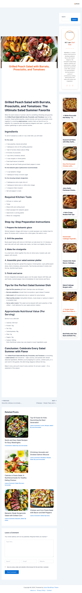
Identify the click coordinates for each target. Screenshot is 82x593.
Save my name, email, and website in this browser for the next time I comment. (28, 567)
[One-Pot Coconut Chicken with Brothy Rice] (70, 153)
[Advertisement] (29, 24)
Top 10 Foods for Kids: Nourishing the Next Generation (38, 420)
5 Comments (8, 445)
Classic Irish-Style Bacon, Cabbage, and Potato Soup (69, 263)
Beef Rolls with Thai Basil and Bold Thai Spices (70, 335)
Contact (49, 590)
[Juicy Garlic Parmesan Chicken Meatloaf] (70, 177)
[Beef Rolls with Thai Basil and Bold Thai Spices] (70, 320)
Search (63, 16)
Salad (14, 445)
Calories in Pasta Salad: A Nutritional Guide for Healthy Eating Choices (16, 477)
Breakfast (43, 457)
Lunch (42, 425)
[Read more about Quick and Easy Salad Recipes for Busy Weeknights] (16, 426)
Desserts (17, 518)
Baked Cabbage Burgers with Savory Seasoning (69, 287)
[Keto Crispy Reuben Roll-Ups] (70, 202)
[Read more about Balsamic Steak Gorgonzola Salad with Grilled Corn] (16, 500)
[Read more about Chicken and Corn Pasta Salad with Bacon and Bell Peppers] (42, 498)
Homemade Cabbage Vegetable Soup (69, 238)
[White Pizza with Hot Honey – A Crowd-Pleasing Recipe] (70, 105)
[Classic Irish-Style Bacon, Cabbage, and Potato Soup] (70, 247)
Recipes (47, 425)
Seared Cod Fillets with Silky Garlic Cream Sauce (69, 142)
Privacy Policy (41, 590)
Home (77, 3)
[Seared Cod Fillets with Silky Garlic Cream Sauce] (70, 129)
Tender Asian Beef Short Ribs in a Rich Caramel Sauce (70, 311)
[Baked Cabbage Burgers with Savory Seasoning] (70, 272)
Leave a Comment (35, 425)
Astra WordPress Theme (51, 587)
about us (33, 590)
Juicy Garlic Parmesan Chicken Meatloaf (69, 190)
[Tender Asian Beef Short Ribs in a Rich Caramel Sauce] (70, 296)
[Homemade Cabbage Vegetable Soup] (70, 223)
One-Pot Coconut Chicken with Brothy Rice (69, 166)
